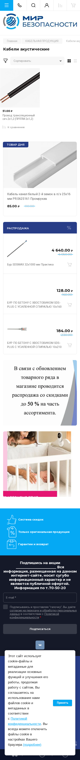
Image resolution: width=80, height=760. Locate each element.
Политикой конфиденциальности (34, 615)
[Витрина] (68, 61)
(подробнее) (32, 745)
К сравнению (16, 127)
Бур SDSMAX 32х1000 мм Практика (30, 264)
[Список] (76, 61)
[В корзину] (69, 264)
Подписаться (40, 629)
